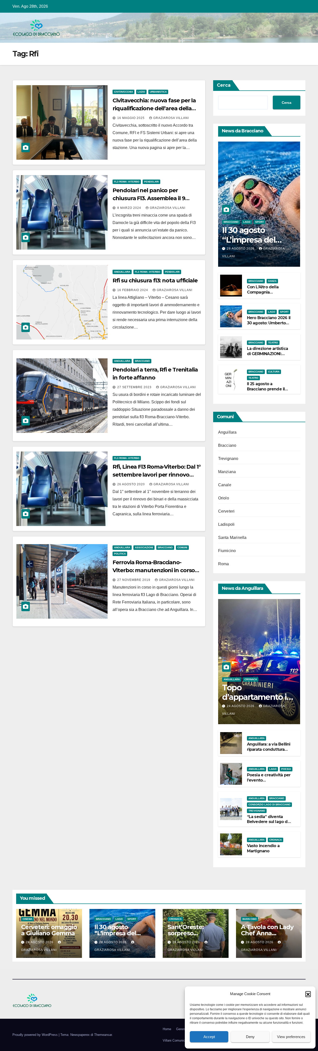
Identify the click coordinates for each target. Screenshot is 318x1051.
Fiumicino (227, 551)
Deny (250, 1037)
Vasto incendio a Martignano (263, 848)
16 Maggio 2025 (131, 118)
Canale (224, 485)
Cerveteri (226, 511)
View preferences (291, 1037)
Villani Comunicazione (179, 1040)
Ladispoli (226, 524)
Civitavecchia (123, 91)
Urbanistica (158, 91)
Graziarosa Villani (171, 118)
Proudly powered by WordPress (35, 1035)
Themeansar (103, 1035)
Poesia (286, 769)
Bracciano (142, 361)
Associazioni (144, 547)
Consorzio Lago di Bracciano (269, 804)
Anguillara (122, 271)
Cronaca (250, 679)
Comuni (182, 547)
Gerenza (182, 1029)
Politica (120, 553)
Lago (246, 222)
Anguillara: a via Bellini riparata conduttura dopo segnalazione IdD (268, 752)
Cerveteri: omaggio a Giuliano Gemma (49, 930)
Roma (223, 564)
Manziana (227, 472)
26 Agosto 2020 (131, 484)
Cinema (27, 919)
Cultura (273, 371)
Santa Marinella (232, 537)
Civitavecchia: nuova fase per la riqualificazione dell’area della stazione (154, 108)
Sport (259, 222)
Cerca (224, 85)
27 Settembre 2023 (135, 387)
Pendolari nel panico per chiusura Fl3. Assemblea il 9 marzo (149, 198)
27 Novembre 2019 (134, 580)
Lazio (141, 91)
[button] (308, 993)
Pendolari (151, 181)
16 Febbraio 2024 (133, 290)
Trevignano (228, 458)
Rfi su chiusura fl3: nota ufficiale (155, 280)
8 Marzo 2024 (129, 208)
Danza (272, 281)
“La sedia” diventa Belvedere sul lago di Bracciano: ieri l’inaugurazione (268, 824)
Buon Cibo (249, 919)
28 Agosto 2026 (241, 248)
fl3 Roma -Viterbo (126, 181)
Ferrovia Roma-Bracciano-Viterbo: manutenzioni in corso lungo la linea (154, 570)
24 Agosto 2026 (241, 706)
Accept (209, 1037)
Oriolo (223, 498)
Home (167, 1029)
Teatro (273, 342)
